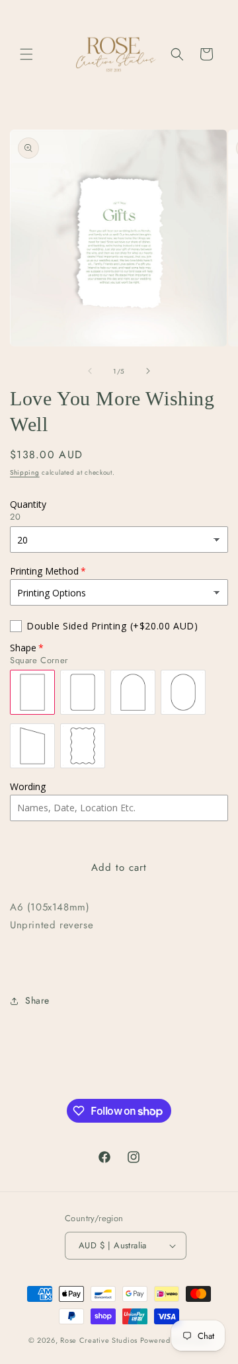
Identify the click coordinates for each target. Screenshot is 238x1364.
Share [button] (37, 1000)
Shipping (25, 472)
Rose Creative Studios (99, 1340)
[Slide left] (89, 370)
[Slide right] (148, 370)
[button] (26, 54)
